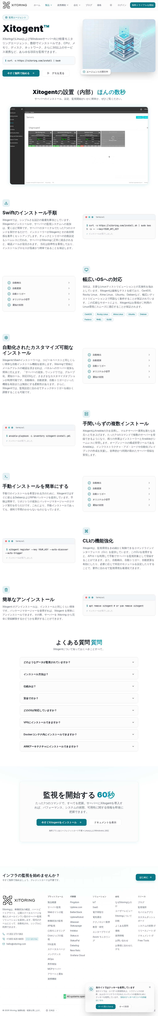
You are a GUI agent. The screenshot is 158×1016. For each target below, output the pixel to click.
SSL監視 (52, 944)
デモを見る (58, 73)
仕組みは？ (30, 686)
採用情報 (119, 935)
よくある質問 (121, 925)
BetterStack (76, 912)
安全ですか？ (31, 698)
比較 (117, 920)
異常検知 (52, 964)
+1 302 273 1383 (14, 934)
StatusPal (74, 940)
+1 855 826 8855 (21, 939)
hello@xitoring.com (16, 944)
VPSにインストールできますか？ (42, 722)
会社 (76, 5)
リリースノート (145, 930)
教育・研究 (98, 927)
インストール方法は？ (36, 674)
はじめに (143, 877)
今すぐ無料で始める (18, 73)
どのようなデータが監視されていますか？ (47, 662)
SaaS (95, 907)
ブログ (89, 5)
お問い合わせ (121, 940)
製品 (47, 5)
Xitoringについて (123, 915)
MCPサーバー (54, 969)
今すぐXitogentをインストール (59, 822)
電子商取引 (98, 912)
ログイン (122, 5)
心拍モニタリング (56, 930)
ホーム (37, 5)
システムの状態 (145, 925)
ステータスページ (56, 949)
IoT (94, 902)
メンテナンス (54, 954)
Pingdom (74, 902)
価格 (99, 5)
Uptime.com (76, 907)
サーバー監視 (54, 907)
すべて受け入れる (105, 1006)
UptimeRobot (76, 917)
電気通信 (97, 917)
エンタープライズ (101, 932)
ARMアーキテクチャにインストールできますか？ (51, 746)
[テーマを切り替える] (111, 5)
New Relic (75, 950)
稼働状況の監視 (55, 920)
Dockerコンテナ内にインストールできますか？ (50, 734)
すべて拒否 (124, 1006)
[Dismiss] (150, 987)
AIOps (51, 959)
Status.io (74, 935)
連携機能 (61, 5)
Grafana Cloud (77, 955)
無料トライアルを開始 (143, 5)
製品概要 (52, 902)
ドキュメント (144, 935)
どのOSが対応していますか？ (40, 710)
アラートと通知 (55, 973)
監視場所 (142, 907)
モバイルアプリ (145, 912)
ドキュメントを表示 (105, 822)
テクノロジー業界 (101, 922)
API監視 (51, 925)
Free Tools (143, 940)
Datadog (74, 945)
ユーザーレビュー (124, 911)
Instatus (74, 930)
